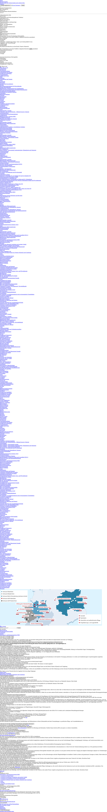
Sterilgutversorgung (4, 379)
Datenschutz (3, 808)
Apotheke (2, 378)
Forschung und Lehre (5, 395)
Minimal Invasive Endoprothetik (7, 130)
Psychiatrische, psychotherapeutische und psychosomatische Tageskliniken (17, 294)
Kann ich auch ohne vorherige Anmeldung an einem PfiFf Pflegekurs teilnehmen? (18, 760)
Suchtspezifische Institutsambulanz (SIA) (9, 185)
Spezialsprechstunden (5, 193)
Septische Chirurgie (4, 216)
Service (1, 334)
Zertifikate (2, 391)
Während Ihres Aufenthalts (6, 341)
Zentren (2, 223)
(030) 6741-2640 (4, 60)
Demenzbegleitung (4, 344)
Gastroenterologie (4, 152)
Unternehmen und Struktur (6, 72)
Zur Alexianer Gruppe (5, 805)
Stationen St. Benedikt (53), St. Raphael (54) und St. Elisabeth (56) (15, 175)
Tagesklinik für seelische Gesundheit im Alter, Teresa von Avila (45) (15, 188)
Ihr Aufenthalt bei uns (5, 338)
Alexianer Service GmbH (6, 358)
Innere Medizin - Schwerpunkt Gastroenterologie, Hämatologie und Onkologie (18, 150)
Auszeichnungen (4, 74)
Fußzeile (2, 4)
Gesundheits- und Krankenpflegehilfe (8, 366)
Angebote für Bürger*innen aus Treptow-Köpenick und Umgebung (15, 252)
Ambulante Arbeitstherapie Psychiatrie (9, 267)
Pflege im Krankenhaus (5, 258)
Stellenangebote (3, 359)
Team (1, 80)
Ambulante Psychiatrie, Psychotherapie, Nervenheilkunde (13, 286)
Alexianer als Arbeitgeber (6, 357)
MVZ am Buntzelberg (5, 282)
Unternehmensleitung (5, 71)
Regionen (2, 399)
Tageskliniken (3, 293)
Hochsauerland (3, 407)
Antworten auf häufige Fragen (7, 256)
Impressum (2, 807)
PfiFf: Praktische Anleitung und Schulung (9, 245)
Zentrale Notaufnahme (5, 222)
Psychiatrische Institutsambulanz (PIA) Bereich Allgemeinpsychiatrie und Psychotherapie (20, 180)
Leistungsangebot (4, 125)
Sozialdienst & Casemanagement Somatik (9, 278)
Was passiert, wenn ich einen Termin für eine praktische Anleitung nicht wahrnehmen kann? (20, 768)
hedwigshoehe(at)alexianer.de (8, 801)
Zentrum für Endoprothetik (6, 257)
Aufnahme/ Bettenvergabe (6, 382)
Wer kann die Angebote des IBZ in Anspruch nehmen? (12, 665)
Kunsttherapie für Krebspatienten (7, 91)
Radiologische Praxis (5, 318)
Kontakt (2, 204)
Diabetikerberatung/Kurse (6, 270)
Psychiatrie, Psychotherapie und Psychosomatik (11, 172)
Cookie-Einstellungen (5, 810)
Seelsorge (2, 78)
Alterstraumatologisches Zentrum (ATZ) (9, 224)
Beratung (2, 243)
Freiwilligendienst (4, 371)
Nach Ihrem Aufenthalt (5, 342)
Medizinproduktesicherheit (6, 388)
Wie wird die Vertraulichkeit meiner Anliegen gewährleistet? (13, 694)
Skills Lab (2, 250)
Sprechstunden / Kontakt (5, 110)
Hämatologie (3, 153)
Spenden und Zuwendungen (6, 84)
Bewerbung (2, 360)
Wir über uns (3, 70)
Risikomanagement (4, 389)
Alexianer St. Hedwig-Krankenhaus (8, 304)
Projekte (2, 85)
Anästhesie (2, 106)
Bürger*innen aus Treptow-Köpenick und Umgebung (12, 674)
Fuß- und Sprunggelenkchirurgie (7, 211)
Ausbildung (2, 364)
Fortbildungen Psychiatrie (6, 393)
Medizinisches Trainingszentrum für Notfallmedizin (12, 88)
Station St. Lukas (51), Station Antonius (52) (10, 187)
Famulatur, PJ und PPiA (5, 368)
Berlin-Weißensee (4, 404)
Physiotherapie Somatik (5, 274)
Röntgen (2, 202)
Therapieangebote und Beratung (7, 266)
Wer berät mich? (4, 738)
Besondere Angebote (5, 299)
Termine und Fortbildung (6, 392)
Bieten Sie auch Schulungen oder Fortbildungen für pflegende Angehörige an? (17, 764)
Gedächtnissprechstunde (5, 191)
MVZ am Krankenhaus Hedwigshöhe (8, 284)
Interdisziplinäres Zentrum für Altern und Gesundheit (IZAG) (14, 235)
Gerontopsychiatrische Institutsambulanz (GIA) (11, 189)
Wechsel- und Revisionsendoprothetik (8, 131)
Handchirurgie (3, 213)
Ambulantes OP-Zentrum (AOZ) (7, 289)
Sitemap (2, 806)
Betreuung (2, 332)
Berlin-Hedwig (3, 403)
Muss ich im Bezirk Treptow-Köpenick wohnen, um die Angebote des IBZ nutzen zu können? (20, 691)
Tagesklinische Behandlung (6, 145)
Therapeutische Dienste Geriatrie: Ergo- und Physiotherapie (13, 271)
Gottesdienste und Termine (6, 79)
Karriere (2, 356)
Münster (2, 410)
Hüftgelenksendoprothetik (6, 128)
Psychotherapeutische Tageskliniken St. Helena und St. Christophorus (16, 179)
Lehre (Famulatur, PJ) (5, 196)
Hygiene (2, 386)
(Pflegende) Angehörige (5, 673)
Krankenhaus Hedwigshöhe (6, 631)
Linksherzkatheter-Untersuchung (7, 166)
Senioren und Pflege (4, 296)
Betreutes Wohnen (4, 330)
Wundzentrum (3, 238)
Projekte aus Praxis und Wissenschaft (8, 247)
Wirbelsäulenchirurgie (5, 215)
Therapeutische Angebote (6, 142)
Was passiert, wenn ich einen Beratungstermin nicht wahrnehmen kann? (16, 757)
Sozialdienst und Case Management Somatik (10, 351)
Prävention (2, 82)
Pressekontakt (3, 96)
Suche (1, 398)
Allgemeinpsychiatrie (5, 174)
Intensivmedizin (3, 107)
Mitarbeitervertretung (5, 94)
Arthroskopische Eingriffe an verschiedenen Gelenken (12, 127)
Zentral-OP (2, 380)
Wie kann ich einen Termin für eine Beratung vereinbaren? (13, 730)
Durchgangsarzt (3, 291)
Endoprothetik (3, 124)
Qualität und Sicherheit (5, 385)
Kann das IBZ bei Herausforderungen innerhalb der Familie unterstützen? (16, 753)
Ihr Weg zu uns (4, 67)
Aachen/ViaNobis (4, 401)
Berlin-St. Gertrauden (5, 402)
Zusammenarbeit (4, 381)
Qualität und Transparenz (6, 73)
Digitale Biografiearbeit (5, 87)
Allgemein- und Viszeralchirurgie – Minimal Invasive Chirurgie (14, 111)
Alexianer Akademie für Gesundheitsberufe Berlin (11, 302)
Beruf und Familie (4, 372)
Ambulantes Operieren (5, 120)
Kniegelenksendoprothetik (6, 129)
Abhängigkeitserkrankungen (6, 181)
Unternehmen (3, 68)
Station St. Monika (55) (5, 182)
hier (26, 717)
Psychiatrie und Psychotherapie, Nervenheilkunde (11, 322)
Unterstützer (3, 93)
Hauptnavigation (4, 1)
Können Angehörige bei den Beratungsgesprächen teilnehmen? (14, 745)
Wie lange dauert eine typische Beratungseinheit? (11, 742)
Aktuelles (2, 95)
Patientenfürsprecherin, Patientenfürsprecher (10, 346)
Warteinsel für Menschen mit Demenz (8, 300)
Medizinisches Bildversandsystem (8, 123)
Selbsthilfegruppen (4, 350)
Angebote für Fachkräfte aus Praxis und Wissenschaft (12, 246)
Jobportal (2, 771)
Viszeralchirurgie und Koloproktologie (9, 114)
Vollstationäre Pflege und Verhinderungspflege (10, 329)
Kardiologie (2, 311)
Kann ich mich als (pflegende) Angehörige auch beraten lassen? (14, 749)
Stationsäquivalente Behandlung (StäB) (9, 177)
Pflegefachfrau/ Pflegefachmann (7, 365)
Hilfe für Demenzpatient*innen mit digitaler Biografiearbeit (13, 89)
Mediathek (2, 97)
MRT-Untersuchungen (5, 201)
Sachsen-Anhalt (3, 416)
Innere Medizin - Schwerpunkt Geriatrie (9, 137)
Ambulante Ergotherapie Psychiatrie (8, 268)
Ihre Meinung (3, 354)
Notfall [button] (23, 5)
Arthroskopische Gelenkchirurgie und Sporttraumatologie (13, 210)
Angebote (2, 173)
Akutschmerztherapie (5, 108)
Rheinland (2, 415)
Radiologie (2, 197)
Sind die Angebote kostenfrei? (7, 676)
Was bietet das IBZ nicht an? (7, 703)
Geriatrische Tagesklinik (5, 295)
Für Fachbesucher (4, 149)
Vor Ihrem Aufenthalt (5, 339)
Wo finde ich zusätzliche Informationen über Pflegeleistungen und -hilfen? (16, 726)
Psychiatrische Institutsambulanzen (8, 292)
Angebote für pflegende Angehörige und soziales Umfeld (13, 244)
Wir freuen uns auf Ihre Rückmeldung (10, 804)
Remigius (2, 414)
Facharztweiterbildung (5, 363)
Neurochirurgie (3, 313)
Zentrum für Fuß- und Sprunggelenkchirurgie (10, 236)
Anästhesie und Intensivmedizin (7, 103)
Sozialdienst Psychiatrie (5, 280)
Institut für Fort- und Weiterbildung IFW (9, 303)
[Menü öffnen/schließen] (5, 5)
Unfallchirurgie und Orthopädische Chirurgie (10, 207)
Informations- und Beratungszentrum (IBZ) (10, 239)
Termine (2, 100)
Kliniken (2, 102)
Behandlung (3, 141)
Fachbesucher (3, 375)
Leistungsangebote (4, 104)
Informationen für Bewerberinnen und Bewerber (11, 195)
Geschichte (2, 81)
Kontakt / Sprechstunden (5, 168)
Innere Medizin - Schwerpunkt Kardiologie (10, 161)
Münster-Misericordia (5, 411)
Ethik (1, 77)
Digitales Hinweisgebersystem (7, 811)
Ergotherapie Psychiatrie (5, 272)
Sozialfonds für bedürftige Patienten (8, 92)
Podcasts (2, 99)
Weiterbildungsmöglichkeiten (6, 384)
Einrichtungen (3, 301)
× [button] (0, 6)
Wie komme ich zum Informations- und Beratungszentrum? (13, 678)
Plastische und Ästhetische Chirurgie (8, 118)
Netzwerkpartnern (22, 727)
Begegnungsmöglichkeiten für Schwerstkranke (10, 86)
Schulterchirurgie (4, 214)
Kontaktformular (11, 733)
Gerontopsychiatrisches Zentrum (7, 186)
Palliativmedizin (3, 143)
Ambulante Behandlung (5, 281)
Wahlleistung (3, 265)
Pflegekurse (17, 767)
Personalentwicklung (5, 259)
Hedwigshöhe (3, 417)
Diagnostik (2, 139)
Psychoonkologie (4, 277)
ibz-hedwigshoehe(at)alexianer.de (7, 735)
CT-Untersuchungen (4, 200)
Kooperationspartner (4, 249)
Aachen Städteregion (5, 400)
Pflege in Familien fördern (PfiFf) (7, 144)
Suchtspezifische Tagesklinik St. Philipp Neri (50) (11, 184)
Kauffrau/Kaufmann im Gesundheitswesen (10, 367)
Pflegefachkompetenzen (5, 260)
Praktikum (2, 370)
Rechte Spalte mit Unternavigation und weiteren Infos (12, 2)
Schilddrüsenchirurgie (5, 117)
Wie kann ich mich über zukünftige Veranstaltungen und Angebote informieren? (17, 723)
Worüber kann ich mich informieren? (8, 720)
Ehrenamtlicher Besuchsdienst (7, 345)
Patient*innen (3, 672)
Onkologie (2, 154)
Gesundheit (2, 373)
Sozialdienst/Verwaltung (5, 331)
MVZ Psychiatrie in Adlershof (7, 285)
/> (20, 5)
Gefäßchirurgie (3, 115)
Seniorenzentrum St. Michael (6, 298)
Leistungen (2, 101)
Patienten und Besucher (5, 337)
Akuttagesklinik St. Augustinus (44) (8, 178)
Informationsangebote (5, 242)
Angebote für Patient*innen (6, 241)
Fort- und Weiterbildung (5, 361)
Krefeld (1, 409)
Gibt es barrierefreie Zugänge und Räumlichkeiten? (11, 688)
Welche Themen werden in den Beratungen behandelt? (12, 655)
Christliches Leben (4, 336)
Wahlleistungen (3, 353)
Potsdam (2, 413)
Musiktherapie (3, 273)
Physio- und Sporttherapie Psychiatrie (8, 275)
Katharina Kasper (4, 406)
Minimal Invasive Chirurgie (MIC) (8, 116)
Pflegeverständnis (4, 263)
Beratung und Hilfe (4, 343)
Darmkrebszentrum (4, 228)
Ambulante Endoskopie (5, 157)
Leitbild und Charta (4, 75)
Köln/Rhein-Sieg (4, 408)
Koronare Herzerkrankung (6, 165)
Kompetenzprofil (4, 261)
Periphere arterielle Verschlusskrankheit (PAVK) (11, 164)
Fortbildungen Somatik (5, 394)
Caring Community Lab (5, 251)
